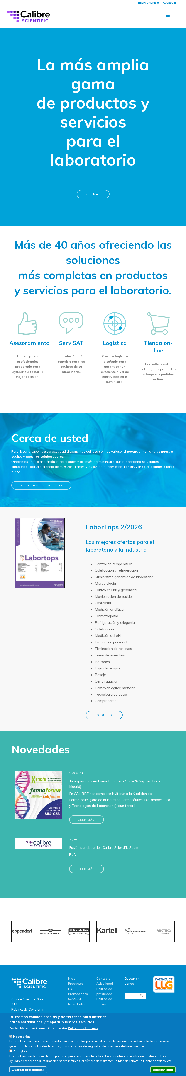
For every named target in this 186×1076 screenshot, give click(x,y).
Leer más (86, 819)
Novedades (76, 1004)
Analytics (20, 1051)
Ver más (93, 194)
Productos (75, 984)
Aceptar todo (163, 1069)
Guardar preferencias (28, 1069)
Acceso (168, 2)
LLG (70, 989)
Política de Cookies (104, 1001)
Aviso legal (104, 984)
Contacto (103, 979)
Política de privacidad (104, 991)
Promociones (78, 994)
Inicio (72, 979)
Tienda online (146, 2)
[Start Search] (141, 995)
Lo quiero (104, 715)
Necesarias (21, 1037)
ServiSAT (74, 999)
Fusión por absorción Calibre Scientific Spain (103, 847)
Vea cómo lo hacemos (41, 485)
